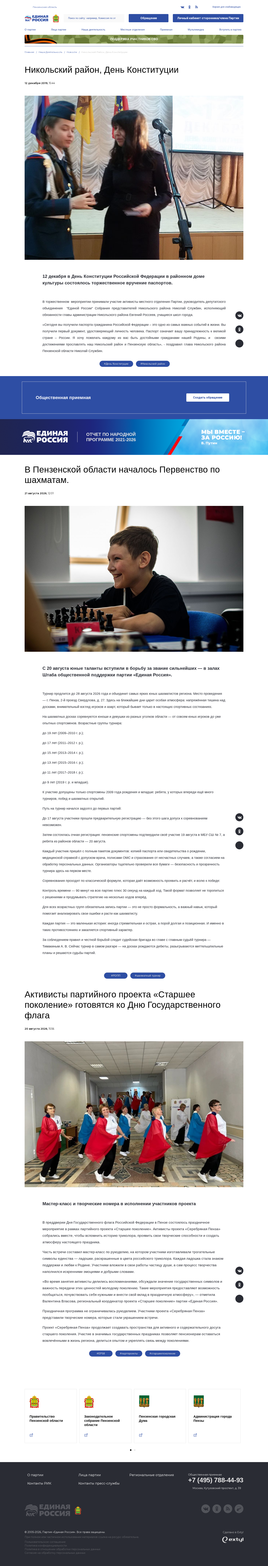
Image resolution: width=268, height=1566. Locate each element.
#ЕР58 (101, 1353)
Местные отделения (133, 29)
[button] (130, 1450)
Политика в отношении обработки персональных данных (62, 1549)
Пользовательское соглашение (45, 1542)
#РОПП (115, 975)
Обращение (148, 18)
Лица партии (58, 29)
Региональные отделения (151, 1475)
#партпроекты (129, 1353)
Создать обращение (207, 397)
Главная (29, 52)
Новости (72, 52)
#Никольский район (153, 363)
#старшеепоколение (162, 1353)
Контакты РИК (39, 1483)
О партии (30, 29)
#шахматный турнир (147, 975)
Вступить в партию (230, 29)
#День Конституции (116, 363)
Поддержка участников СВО (134, 39)
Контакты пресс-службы (99, 1483)
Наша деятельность (93, 29)
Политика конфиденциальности (46, 1545)
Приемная (166, 29)
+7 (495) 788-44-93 (215, 1480)
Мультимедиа (196, 29)
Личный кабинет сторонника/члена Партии (208, 18)
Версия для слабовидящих (226, 7)
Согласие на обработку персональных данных (55, 1553)
